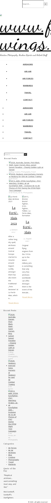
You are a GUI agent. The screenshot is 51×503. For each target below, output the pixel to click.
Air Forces (28, 78)
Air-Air (27, 71)
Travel (27, 92)
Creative (11, 457)
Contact (27, 99)
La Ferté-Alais (27, 227)
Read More (14, 303)
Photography (13, 459)
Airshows (28, 64)
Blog (10, 455)
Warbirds (28, 85)
